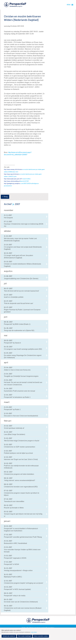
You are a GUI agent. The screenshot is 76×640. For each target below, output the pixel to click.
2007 (17, 204)
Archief (8, 204)
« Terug (5, 196)
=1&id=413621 (17, 179)
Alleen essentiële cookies (41, 636)
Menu (68, 4)
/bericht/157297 (16, 181)
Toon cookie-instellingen (24, 636)
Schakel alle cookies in (9, 636)
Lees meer (34, 632)
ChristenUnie (15, 5)
